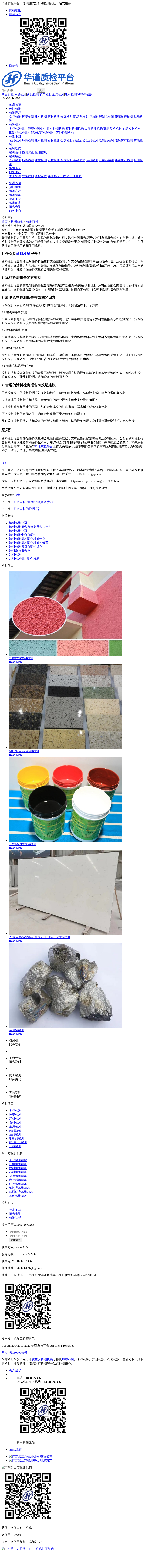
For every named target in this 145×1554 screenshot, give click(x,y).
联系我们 (15, 14)
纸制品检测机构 (19, 132)
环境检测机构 (37, 128)
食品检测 (33, 94)
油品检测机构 (131, 128)
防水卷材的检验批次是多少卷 (33, 502)
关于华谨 (15, 176)
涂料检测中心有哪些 (22, 534)
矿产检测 (45, 94)
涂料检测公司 (18, 522)
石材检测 (54, 116)
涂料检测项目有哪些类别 (25, 546)
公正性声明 (74, 176)
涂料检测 (23, 254)
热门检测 (15, 108)
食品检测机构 (18, 128)
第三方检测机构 (42, 1359)
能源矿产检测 (124, 116)
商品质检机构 (112, 128)
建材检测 (71, 94)
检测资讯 (28, 152)
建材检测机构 (56, 128)
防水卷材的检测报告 (27, 509)
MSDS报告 (84, 94)
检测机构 (15, 124)
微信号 (13, 65)
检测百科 (15, 152)
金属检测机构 (94, 128)
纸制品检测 (106, 116)
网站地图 (15, 10)
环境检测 (20, 94)
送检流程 (41, 176)
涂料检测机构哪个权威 (24, 558)
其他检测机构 (65, 132)
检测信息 (41, 152)
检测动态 (15, 148)
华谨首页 (15, 104)
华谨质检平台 (44, 446)
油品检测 (92, 116)
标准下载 (15, 136)
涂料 (18, 495)
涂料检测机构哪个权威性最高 (28, 542)
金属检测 (58, 94)
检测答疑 (15, 156)
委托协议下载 (57, 176)
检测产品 (15, 112)
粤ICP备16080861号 (14, 1352)
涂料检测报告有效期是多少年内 (30, 526)
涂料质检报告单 (19, 550)
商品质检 (8, 94)
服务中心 (15, 172)
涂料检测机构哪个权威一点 (27, 538)
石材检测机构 (75, 128)
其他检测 (15, 1146)
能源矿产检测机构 (43, 132)
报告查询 (15, 168)
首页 (5, 221)
